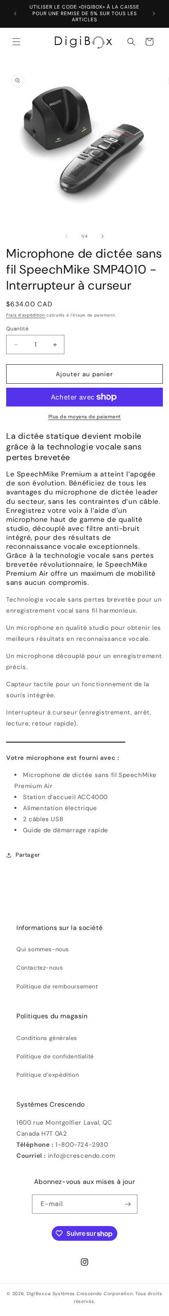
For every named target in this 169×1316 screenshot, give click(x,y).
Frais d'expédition (25, 315)
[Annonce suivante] (154, 13)
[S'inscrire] (128, 1204)
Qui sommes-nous (42, 949)
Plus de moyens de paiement (84, 416)
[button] (16, 42)
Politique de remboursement (57, 986)
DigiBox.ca (39, 1293)
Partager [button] (28, 854)
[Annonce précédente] (15, 13)
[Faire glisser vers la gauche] (66, 236)
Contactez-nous (39, 967)
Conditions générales (46, 1038)
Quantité (17, 328)
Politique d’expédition (47, 1074)
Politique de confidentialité (55, 1056)
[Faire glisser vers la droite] (103, 236)
